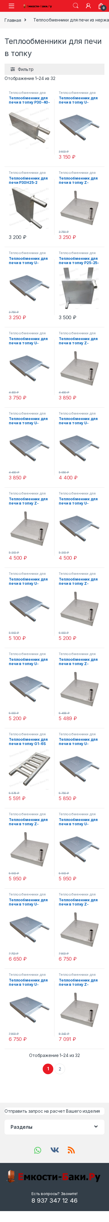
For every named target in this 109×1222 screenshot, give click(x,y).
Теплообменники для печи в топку (27, 94)
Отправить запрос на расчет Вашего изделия (52, 1111)
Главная (13, 19)
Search (75, 5)
